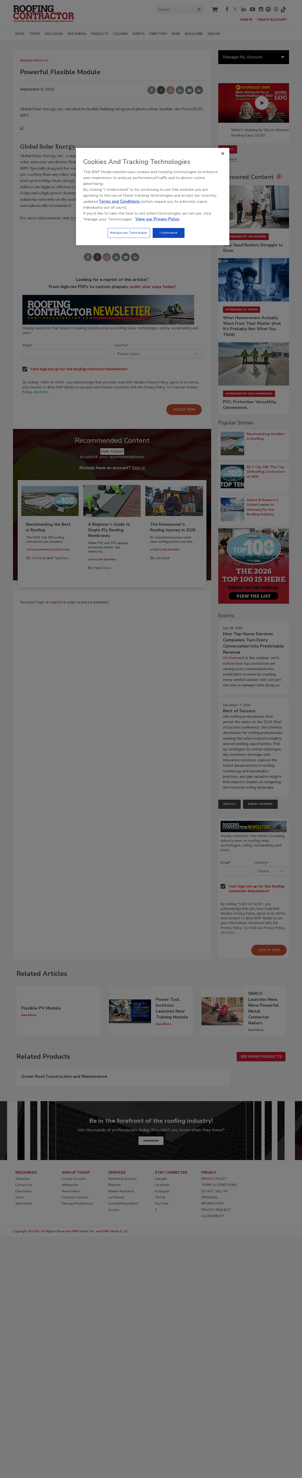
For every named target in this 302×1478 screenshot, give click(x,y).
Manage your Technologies (128, 233)
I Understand (168, 233)
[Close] (223, 153)
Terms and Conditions (119, 201)
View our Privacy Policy (157, 219)
